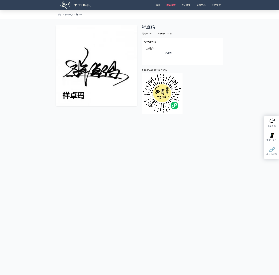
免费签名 (201, 5)
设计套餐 (186, 5)
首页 (158, 5)
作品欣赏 (171, 5)
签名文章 (216, 5)
